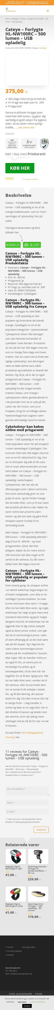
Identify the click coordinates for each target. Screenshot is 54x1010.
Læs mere (22, 1001)
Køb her (20, 168)
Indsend (41, 829)
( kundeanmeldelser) (30, 179)
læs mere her (26, 127)
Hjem (7, 19)
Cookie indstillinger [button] (37, 1001)
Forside (10, 947)
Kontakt (10, 955)
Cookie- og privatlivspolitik (20, 994)
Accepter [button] (27, 1006)
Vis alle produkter (14, 951)
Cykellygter (15, 19)
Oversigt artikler (29, 947)
